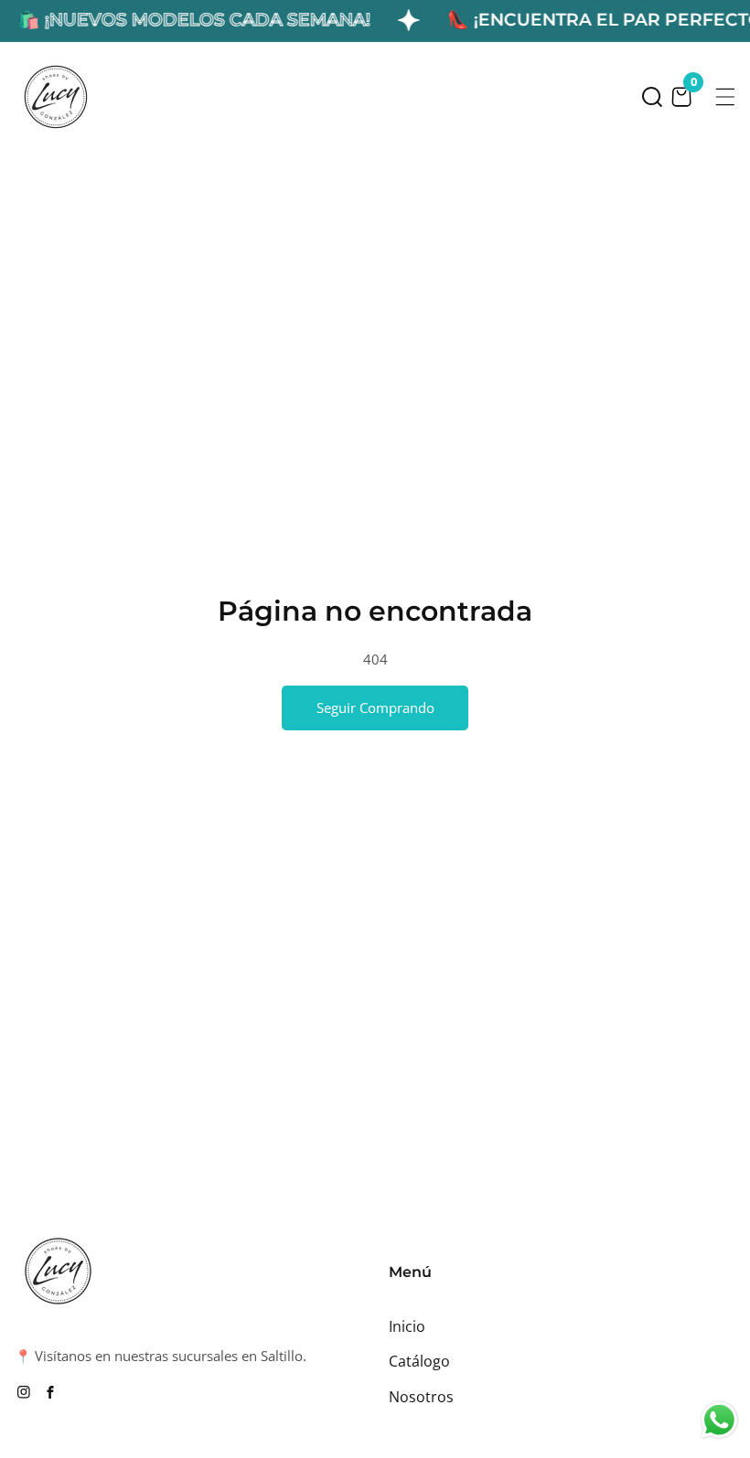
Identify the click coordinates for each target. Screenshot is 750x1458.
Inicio (407, 1326)
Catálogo (419, 1361)
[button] (652, 97)
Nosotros (421, 1397)
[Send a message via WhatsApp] (719, 1420)
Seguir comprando (375, 707)
